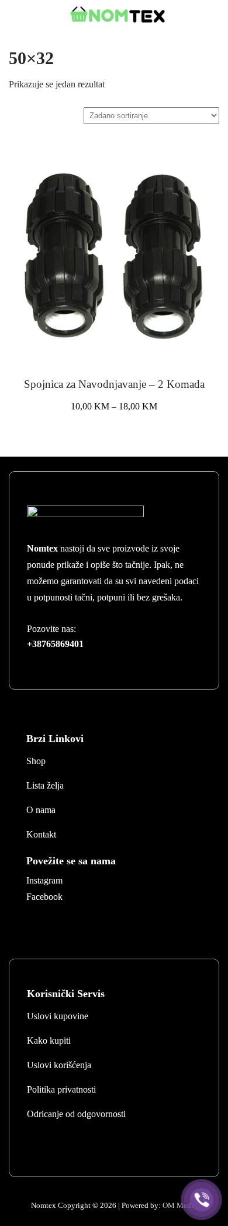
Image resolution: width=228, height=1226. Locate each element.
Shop (36, 761)
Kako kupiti (49, 1040)
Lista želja (45, 785)
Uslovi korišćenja (59, 1065)
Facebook (44, 897)
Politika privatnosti (61, 1089)
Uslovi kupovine (57, 1016)
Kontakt (41, 834)
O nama (41, 810)
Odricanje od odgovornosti (76, 1114)
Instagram (44, 880)
